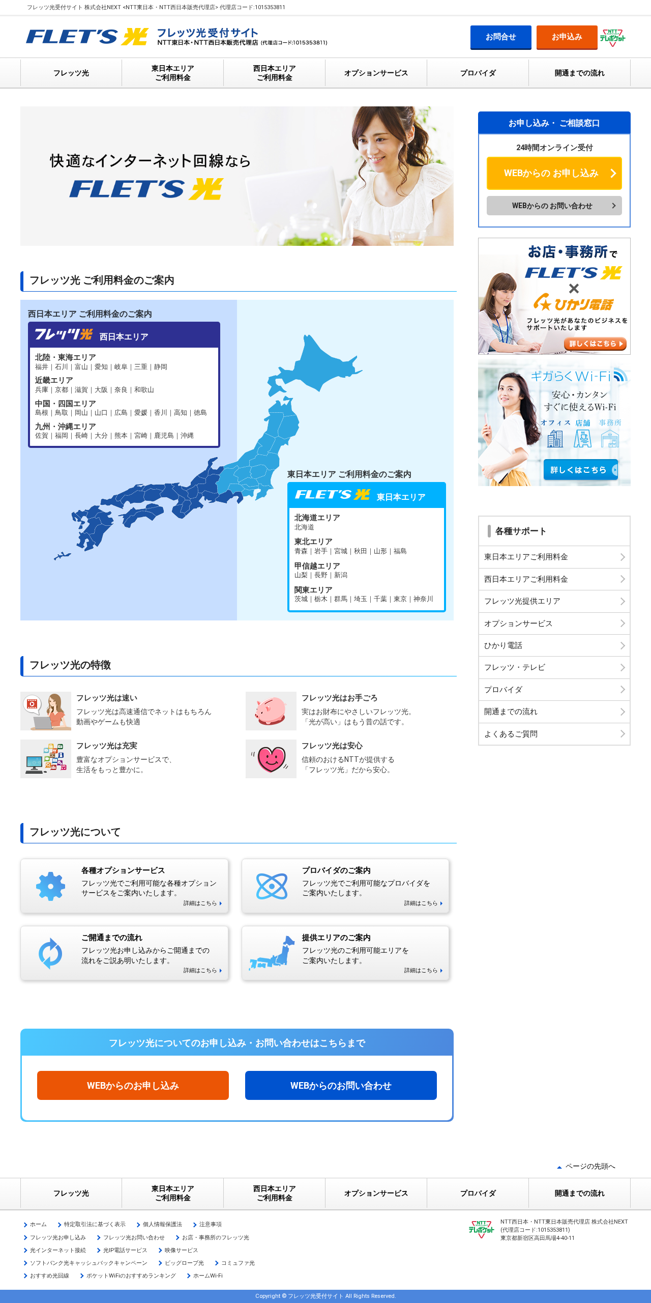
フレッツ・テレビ (514, 667)
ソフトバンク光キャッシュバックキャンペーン (88, 1263)
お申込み (567, 36)
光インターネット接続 (58, 1250)
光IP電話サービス (125, 1250)
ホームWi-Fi (208, 1275)
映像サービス (181, 1250)
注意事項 (210, 1224)
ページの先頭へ (590, 1166)
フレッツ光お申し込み (58, 1237)
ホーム (38, 1224)
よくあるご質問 (511, 734)
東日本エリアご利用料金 (526, 556)
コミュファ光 (238, 1263)
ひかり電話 (503, 645)
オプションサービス (376, 73)
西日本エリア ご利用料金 (274, 72)
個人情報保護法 (162, 1224)
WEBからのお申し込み (133, 1085)
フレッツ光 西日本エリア (124, 397)
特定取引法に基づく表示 (95, 1224)
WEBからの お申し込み (551, 172)
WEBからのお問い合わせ (341, 1085)
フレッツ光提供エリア (522, 601)
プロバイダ (478, 73)
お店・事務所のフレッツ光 (215, 1237)
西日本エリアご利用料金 (526, 579)
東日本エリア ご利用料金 (173, 72)
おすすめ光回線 (49, 1275)
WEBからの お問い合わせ (552, 206)
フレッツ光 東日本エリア (366, 559)
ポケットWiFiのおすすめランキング (131, 1275)
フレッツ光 (71, 73)
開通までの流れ (580, 73)
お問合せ (501, 36)
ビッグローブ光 (184, 1263)
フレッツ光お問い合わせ (134, 1237)
